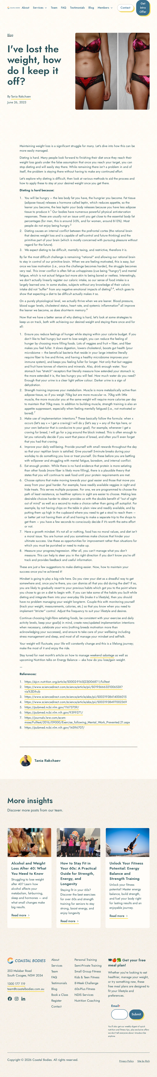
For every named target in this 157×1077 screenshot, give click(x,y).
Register (56, 1000)
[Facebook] (9, 998)
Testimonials (77, 8)
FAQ (63, 8)
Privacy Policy (126, 1061)
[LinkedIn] (23, 998)
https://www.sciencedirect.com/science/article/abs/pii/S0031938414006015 (75, 697)
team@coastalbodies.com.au (25, 989)
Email (115, 1006)
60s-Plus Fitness (85, 989)
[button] (40, 8)
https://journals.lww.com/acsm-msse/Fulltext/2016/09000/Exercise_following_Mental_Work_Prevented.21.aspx (77, 720)
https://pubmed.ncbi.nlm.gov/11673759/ (52, 707)
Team (54, 8)
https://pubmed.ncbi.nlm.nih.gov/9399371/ (54, 712)
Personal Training (86, 960)
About (25, 8)
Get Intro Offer (143, 8)
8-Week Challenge (86, 983)
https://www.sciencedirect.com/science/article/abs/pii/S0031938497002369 (76, 702)
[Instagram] (16, 998)
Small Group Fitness (88, 971)
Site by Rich (143, 1061)
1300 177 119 (16, 984)
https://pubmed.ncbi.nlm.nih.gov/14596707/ (54, 727)
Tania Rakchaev (21, 96)
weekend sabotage (102, 655)
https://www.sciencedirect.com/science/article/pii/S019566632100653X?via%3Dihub (74, 689)
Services (56, 965)
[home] (13, 8)
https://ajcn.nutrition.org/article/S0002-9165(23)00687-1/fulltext (67, 682)
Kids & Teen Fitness (87, 977)
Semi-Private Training (88, 965)
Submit (136, 1014)
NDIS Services (84, 995)
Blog (91, 8)
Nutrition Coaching (87, 1000)
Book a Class (59, 995)
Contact (125, 8)
